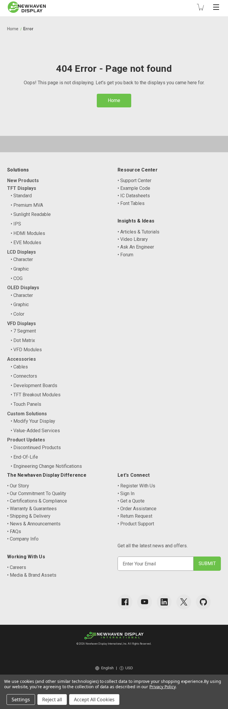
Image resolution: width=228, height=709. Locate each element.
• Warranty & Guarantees (32, 508)
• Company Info (23, 539)
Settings (21, 699)
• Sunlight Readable (31, 214)
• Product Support (136, 524)
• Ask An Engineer (136, 247)
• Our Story (18, 486)
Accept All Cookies (94, 699)
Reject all (52, 699)
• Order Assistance (137, 508)
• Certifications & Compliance (37, 501)
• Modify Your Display (33, 421)
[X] (183, 601)
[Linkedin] (164, 601)
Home (114, 100)
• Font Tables (131, 203)
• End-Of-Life (24, 457)
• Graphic (20, 269)
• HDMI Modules (28, 233)
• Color (17, 314)
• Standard (21, 195)
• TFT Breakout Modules (36, 395)
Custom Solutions (27, 414)
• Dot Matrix (23, 340)
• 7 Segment (23, 331)
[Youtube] (144, 601)
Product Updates (26, 440)
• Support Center (134, 180)
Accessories (21, 359)
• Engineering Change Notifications (46, 466)
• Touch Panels (26, 404)
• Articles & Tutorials (138, 232)
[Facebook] (125, 601)
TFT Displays (21, 188)
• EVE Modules (26, 242)
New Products (23, 180)
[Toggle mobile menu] (216, 7)
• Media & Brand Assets (31, 575)
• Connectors (24, 376)
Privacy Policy (162, 686)
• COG (17, 278)
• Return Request (135, 516)
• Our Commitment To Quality (36, 493)
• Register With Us (136, 486)
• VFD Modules (26, 349)
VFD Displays (21, 323)
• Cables (19, 367)
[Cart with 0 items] (200, 7)
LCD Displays (21, 252)
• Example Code (134, 188)
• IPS (16, 224)
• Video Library (133, 239)
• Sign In (126, 493)
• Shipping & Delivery (28, 516)
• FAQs (14, 531)
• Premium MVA (27, 205)
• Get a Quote (131, 501)
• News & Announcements (34, 524)
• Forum (125, 254)
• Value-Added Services (35, 430)
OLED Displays (23, 287)
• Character (22, 259)
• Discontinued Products (36, 447)
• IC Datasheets (134, 195)
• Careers (16, 567)
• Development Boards (34, 385)
